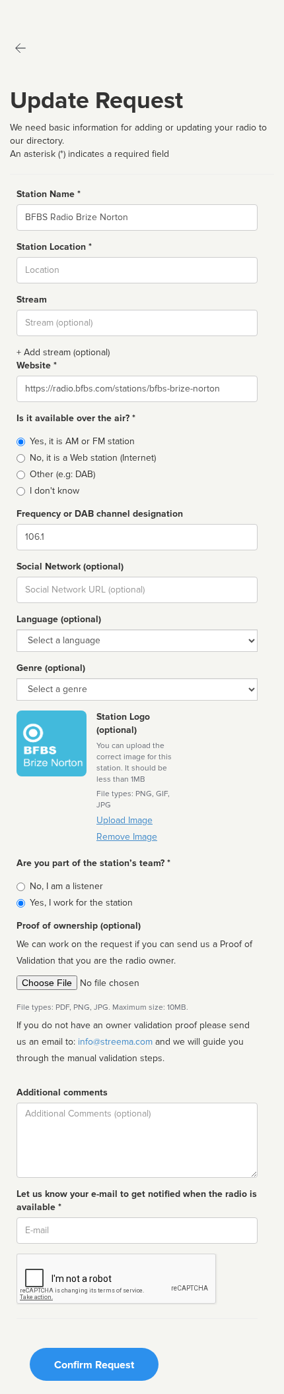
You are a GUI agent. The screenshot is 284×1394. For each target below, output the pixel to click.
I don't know (54, 490)
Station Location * (54, 246)
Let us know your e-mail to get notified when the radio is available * (137, 1200)
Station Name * (49, 194)
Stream (32, 299)
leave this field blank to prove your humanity (50, 13)
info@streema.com (115, 1041)
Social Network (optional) (70, 566)
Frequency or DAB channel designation (100, 513)
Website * (37, 365)
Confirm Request (94, 1365)
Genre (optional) (51, 668)
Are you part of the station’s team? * (93, 863)
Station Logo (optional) (123, 723)
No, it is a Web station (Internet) (93, 457)
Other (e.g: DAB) (62, 474)
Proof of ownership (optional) (79, 925)
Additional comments (62, 1092)
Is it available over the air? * (76, 418)
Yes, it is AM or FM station (82, 441)
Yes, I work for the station (81, 902)
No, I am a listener (66, 886)
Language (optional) (59, 619)
